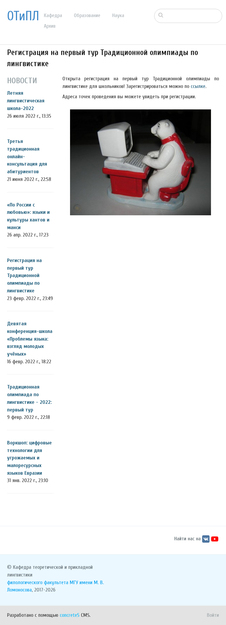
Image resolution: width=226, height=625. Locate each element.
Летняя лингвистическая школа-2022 (25, 100)
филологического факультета (37, 582)
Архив (50, 26)
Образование (87, 15)
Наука (118, 15)
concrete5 (69, 615)
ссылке (198, 86)
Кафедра (53, 15)
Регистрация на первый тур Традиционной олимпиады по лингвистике (24, 275)
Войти (213, 615)
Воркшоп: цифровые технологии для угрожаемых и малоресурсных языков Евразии (29, 458)
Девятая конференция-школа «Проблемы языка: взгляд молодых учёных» (29, 339)
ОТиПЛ (23, 16)
